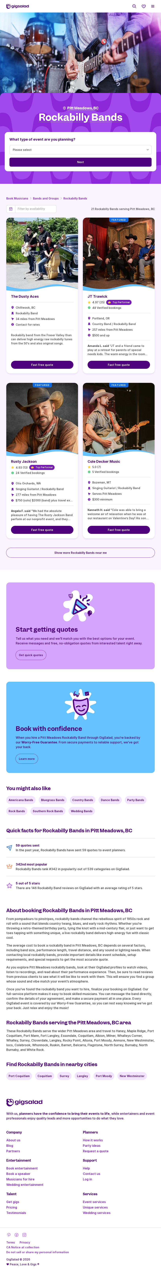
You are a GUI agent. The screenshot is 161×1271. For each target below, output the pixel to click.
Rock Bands (17, 811)
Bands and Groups (46, 198)
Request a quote (96, 1151)
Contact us (91, 1174)
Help (86, 1168)
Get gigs (12, 1202)
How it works (93, 1140)
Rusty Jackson (24, 461)
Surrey (64, 1076)
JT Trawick (97, 296)
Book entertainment (22, 1168)
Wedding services (97, 1213)
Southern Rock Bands (48, 811)
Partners (13, 1151)
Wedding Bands (81, 811)
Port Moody (104, 1076)
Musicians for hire (20, 1179)
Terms (10, 1242)
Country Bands (82, 800)
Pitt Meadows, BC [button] (83, 108)
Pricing (11, 1207)
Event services (94, 1202)
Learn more (27, 758)
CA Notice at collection (22, 1247)
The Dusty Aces (25, 296)
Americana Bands (21, 800)
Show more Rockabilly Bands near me (80, 552)
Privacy (25, 1242)
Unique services (95, 1207)
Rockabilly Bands (75, 198)
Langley (82, 1076)
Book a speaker (18, 1174)
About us (13, 1140)
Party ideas (92, 1146)
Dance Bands (110, 800)
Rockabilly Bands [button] (81, 117)
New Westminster (132, 1076)
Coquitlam (45, 1076)
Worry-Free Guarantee (39, 742)
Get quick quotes (31, 655)
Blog (9, 1146)
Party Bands (135, 800)
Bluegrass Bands (52, 800)
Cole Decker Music (104, 461)
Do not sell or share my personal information (37, 1252)
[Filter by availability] (35, 208)
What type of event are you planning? (42, 139)
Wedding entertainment (24, 1185)
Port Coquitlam (19, 1076)
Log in (87, 1179)
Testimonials (16, 1213)
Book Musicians (17, 198)
